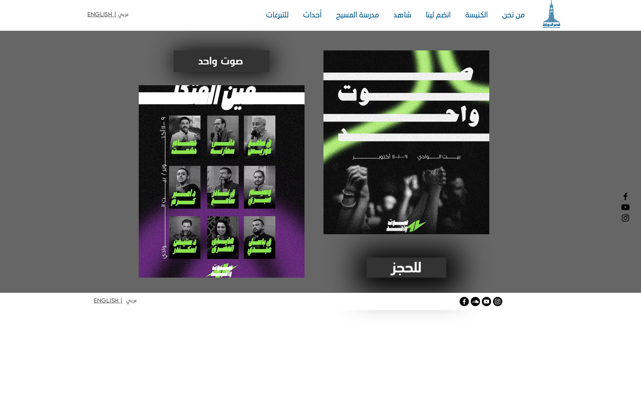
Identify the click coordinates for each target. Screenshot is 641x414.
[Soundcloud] (475, 301)
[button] (511, 15)
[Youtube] (486, 301)
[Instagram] (625, 218)
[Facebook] (625, 196)
